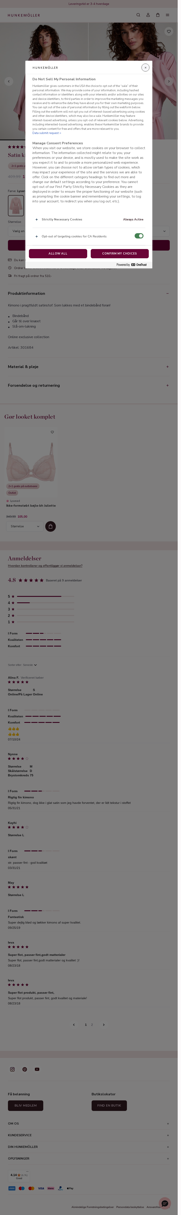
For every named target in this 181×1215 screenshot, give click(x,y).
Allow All (58, 254)
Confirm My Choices (119, 254)
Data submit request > (46, 133)
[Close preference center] (145, 67)
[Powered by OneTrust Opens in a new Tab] (133, 265)
